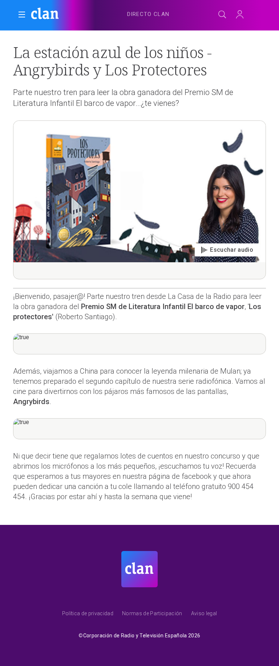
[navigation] (148, 13)
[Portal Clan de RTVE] (45, 14)
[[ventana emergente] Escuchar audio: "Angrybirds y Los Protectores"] (139, 200)
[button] (22, 14)
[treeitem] (148, 14)
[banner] (65, 14)
